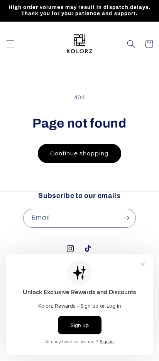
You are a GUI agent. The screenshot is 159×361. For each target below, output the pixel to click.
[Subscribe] (126, 218)
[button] (10, 44)
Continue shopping (79, 153)
